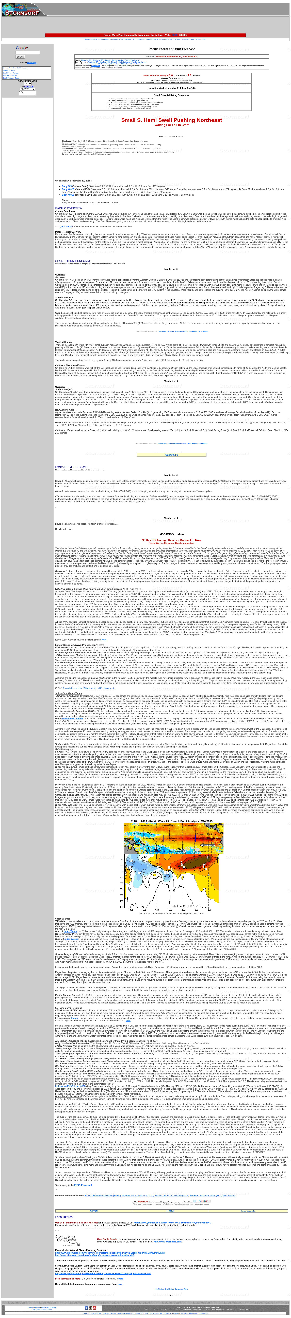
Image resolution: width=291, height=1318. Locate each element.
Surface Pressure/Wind (177, 331)
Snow (148, 39)
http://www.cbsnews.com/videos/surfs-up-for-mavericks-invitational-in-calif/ (94, 1255)
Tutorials (185, 39)
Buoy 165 (67, 186)
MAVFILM (94, 1211)
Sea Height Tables (10, 75)
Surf (134, 39)
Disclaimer (45, 1307)
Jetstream (162, 443)
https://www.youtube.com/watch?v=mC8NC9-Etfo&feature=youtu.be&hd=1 (172, 1222)
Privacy (53, 1307)
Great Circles (195, 39)
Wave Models (136, 64)
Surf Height (203, 331)
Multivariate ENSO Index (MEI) (70, 1086)
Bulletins (107, 39)
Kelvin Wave (229, 1195)
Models (115, 39)
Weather (128, 39)
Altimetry (140, 39)
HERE (175, 35)
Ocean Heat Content (72, 718)
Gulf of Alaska (117, 60)
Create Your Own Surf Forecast (15, 68)
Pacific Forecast (157, 39)
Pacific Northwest (132, 60)
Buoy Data (110, 64)
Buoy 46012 (68, 195)
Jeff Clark (170, 1211)
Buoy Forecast (97, 39)
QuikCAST (169, 39)
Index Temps (70, 931)
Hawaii (107, 60)
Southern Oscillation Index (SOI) (205, 1195)
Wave (121, 39)
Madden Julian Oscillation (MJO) (138, 1195)
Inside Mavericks (248, 1211)
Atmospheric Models (95, 64)
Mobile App (31, 63)
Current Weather (122, 64)
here (120, 1284)
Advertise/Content (39, 1309)
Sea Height (192, 331)
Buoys (87, 39)
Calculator (204, 1313)
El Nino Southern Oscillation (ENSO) (103, 1195)
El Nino (177, 39)
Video (203, 39)
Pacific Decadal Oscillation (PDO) (171, 1195)
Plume (74, 1018)
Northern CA (86, 60)
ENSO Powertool (83, 1185)
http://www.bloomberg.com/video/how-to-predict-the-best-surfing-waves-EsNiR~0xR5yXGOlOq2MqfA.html (110, 1253)
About (37, 1307)
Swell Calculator (9, 70)
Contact (31, 1307)
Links (49, 1309)
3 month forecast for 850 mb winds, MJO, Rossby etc (89, 688)
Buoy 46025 (68, 189)
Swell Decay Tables (10, 73)
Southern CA (98, 60)
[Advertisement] (169, 10)
